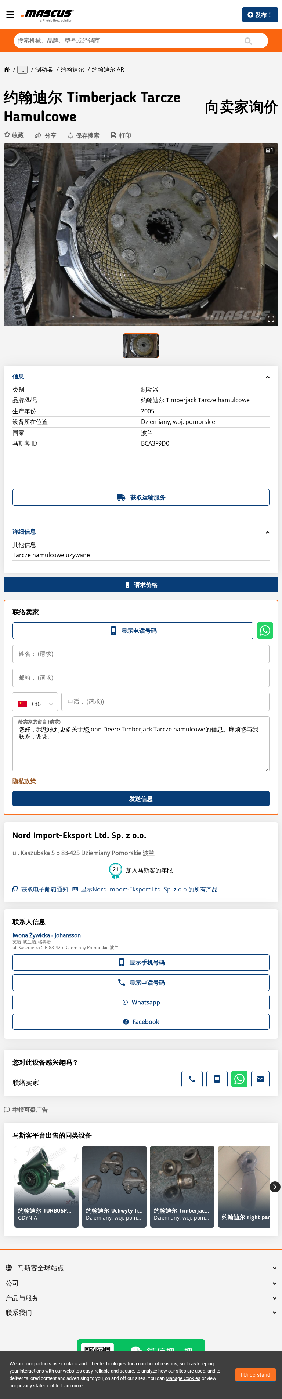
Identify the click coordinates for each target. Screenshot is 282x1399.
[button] (14, 135)
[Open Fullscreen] (270, 318)
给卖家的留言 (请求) (39, 721)
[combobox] (19, 704)
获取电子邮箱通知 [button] (44, 889)
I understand (255, 1375)
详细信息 (24, 531)
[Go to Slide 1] (141, 346)
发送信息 (141, 799)
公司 (12, 1283)
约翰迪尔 (72, 69)
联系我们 (19, 1313)
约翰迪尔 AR (108, 69)
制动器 (44, 69)
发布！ (264, 15)
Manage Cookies (183, 1378)
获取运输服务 (148, 497)
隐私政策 (24, 781)
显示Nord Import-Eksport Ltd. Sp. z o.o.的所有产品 (149, 889)
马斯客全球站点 (41, 1268)
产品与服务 (22, 1298)
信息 (18, 376)
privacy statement (35, 1385)
